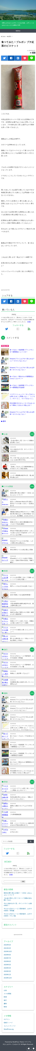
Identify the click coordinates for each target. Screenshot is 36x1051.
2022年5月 (7, 945)
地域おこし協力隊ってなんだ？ (20, 673)
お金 (5, 990)
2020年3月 (7, 971)
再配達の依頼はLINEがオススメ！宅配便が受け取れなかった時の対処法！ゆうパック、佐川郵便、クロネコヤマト (22, 513)
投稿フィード (8, 1022)
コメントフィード (10, 1026)
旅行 (5, 1000)
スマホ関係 (7, 993)
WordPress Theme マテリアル (21, 1042)
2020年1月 (7, 974)
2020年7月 (7, 958)
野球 (5, 1007)
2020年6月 (7, 961)
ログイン (7, 1019)
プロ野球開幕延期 (15, 814)
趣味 (34, 52)
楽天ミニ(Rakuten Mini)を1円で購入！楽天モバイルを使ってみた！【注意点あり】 (22, 503)
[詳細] (29, 321)
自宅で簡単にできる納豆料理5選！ (21, 595)
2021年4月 (7, 948)
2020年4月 (7, 968)
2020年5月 (7, 964)
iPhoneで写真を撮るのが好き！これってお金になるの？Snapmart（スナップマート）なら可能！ (22, 532)
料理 (5, 997)
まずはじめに (14, 832)
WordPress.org (9, 1029)
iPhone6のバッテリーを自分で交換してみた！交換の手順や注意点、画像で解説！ (22, 560)
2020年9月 (7, 955)
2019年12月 (8, 978)
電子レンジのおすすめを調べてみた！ (22, 586)
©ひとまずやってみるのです (11, 1044)
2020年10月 (8, 951)
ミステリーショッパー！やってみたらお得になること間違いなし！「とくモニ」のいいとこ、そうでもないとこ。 (22, 396)
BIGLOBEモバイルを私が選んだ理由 (21, 549)
